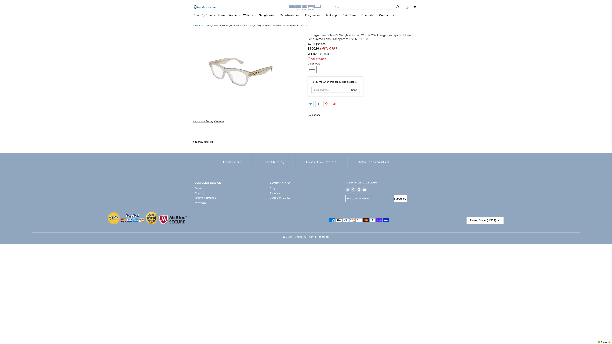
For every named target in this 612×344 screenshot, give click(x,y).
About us (275, 193)
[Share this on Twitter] (311, 104)
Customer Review (280, 197)
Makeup (331, 15)
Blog (272, 188)
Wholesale (200, 202)
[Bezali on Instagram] (359, 189)
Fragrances (312, 15)
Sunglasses (266, 15)
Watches (249, 15)
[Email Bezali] (364, 189)
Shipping (199, 193)
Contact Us (386, 15)
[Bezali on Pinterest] (353, 189)
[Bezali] (306, 7)
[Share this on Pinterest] (326, 104)
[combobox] (363, 7)
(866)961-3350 (206, 7)
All (202, 25)
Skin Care (349, 15)
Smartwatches (289, 15)
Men (221, 15)
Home (195, 25)
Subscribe (400, 198)
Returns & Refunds (205, 197)
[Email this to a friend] (334, 104)
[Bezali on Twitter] (347, 189)
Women (234, 15)
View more (208, 121)
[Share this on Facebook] (318, 104)
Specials (367, 15)
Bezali (298, 236)
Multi (312, 69)
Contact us (200, 188)
